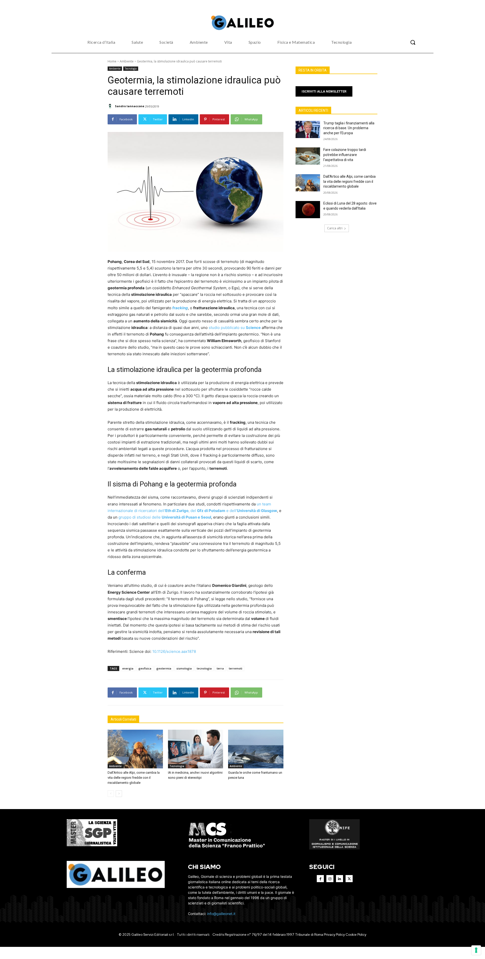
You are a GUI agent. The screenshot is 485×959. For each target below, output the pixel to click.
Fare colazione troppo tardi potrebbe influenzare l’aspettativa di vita (344, 155)
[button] (412, 42)
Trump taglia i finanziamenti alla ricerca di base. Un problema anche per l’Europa (348, 128)
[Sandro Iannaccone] (111, 106)
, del (192, 510)
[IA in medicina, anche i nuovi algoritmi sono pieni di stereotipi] (195, 749)
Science (253, 327)
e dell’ (231, 510)
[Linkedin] (339, 878)
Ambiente (127, 61)
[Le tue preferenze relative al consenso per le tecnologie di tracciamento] (476, 950)
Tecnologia (131, 68)
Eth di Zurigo (176, 510)
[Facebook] (320, 878)
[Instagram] (329, 878)
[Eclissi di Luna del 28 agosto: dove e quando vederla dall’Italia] (308, 209)
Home (112, 61)
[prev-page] (111, 793)
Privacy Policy (334, 934)
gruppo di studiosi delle (140, 517)
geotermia (163, 668)
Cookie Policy (356, 934)
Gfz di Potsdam (211, 510)
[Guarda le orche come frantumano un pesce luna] (255, 749)
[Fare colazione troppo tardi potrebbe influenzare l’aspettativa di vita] (308, 156)
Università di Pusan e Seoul (186, 517)
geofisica (144, 668)
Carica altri (335, 228)
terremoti (235, 668)
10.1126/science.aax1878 (174, 651)
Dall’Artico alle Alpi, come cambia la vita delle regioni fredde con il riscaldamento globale (134, 778)
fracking (180, 307)
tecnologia (204, 668)
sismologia (184, 668)
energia (127, 668)
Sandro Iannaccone (129, 106)
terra (220, 668)
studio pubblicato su (227, 327)
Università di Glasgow (257, 510)
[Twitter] (349, 878)
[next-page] (119, 793)
